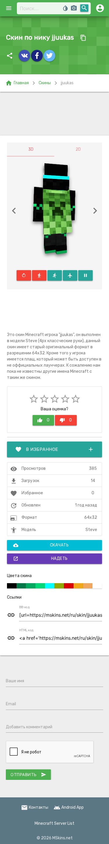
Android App (68, 807)
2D (78, 149)
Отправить (28, 774)
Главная (17, 83)
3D (30, 149)
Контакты (34, 807)
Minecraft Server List (54, 823)
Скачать (41, 545)
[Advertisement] (54, 114)
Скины (45, 82)
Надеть (40, 558)
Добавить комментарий (29, 727)
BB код (24, 607)
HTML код (26, 630)
